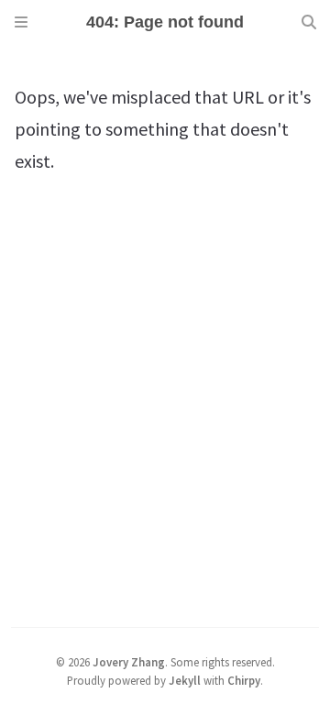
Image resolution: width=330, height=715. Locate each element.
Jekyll (185, 680)
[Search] (309, 22)
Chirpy (243, 680)
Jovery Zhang (129, 661)
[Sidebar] (21, 22)
